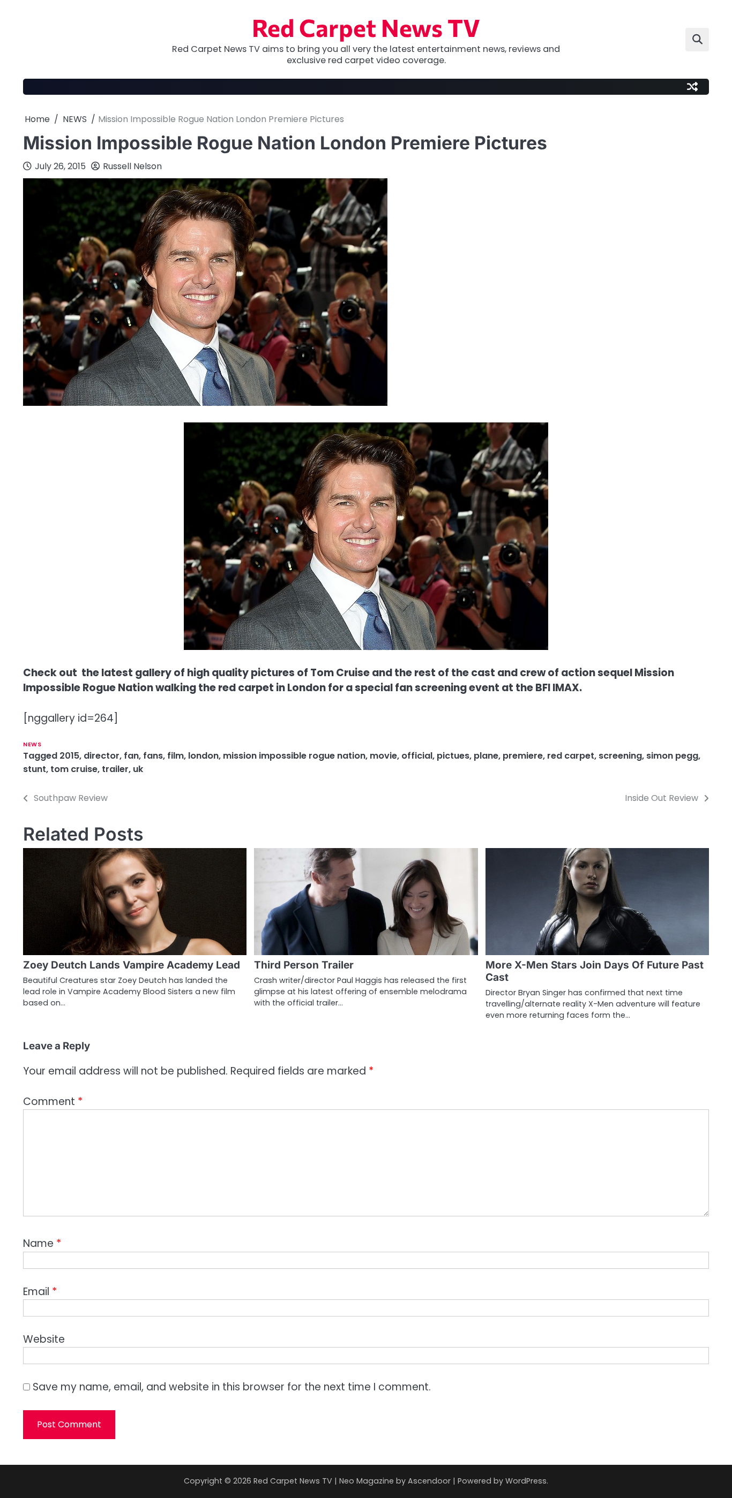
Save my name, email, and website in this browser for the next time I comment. (232, 1387)
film (175, 756)
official (416, 756)
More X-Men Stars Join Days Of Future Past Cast (594, 971)
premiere (523, 756)
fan (131, 756)
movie (383, 756)
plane (486, 756)
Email (40, 1291)
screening (620, 756)
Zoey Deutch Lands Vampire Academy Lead (131, 965)
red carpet (570, 756)
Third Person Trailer (304, 965)
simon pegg (672, 756)
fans (153, 756)
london (203, 756)
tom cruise (74, 769)
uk (138, 769)
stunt (34, 769)
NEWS (32, 744)
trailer (115, 769)
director (101, 756)
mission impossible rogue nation (294, 756)
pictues (453, 756)
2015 (69, 756)
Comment (53, 1101)
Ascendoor (429, 1481)
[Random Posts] (692, 87)
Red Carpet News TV (366, 27)
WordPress (526, 1481)
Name (42, 1243)
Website (44, 1339)
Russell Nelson (132, 166)
